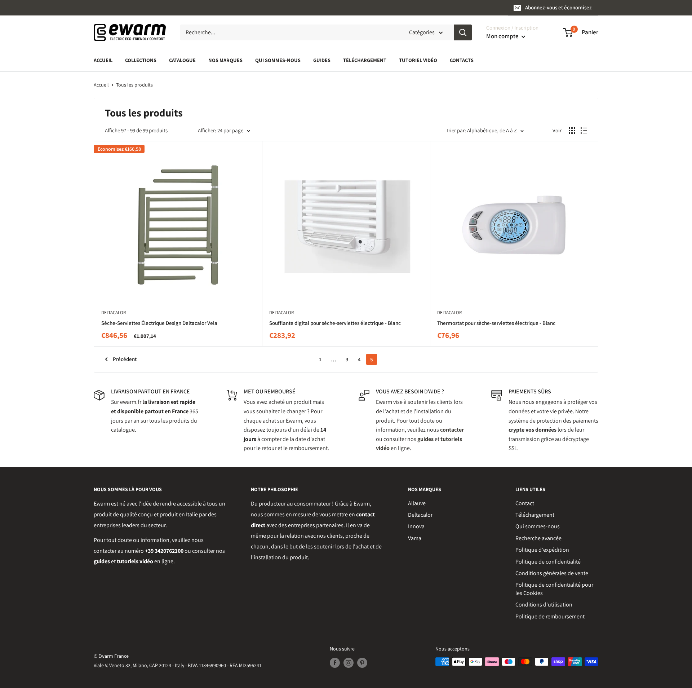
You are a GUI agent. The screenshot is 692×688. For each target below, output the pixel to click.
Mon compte (503, 36)
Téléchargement (534, 515)
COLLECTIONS (140, 60)
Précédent (125, 359)
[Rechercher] (463, 32)
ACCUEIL (103, 60)
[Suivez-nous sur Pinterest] (362, 662)
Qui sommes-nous (537, 526)
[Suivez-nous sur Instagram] (348, 662)
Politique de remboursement (550, 616)
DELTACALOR (113, 312)
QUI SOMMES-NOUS (278, 60)
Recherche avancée (538, 538)
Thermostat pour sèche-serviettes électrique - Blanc (496, 322)
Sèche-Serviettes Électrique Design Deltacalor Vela (159, 322)
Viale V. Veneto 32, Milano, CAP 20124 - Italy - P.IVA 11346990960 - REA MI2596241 (177, 665)
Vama (414, 538)
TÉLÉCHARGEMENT (364, 60)
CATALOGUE (182, 60)
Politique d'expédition (542, 550)
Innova (416, 526)
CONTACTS (462, 60)
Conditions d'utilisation (543, 604)
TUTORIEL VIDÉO (418, 60)
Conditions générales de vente (551, 573)
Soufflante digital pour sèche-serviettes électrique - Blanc (335, 322)
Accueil (101, 84)
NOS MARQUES (225, 60)
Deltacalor (420, 515)
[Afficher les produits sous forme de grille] (572, 130)
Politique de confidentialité (548, 561)
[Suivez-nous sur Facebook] (335, 662)
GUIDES (322, 60)
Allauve (417, 503)
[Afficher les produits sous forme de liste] (584, 130)
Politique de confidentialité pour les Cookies (554, 588)
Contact (524, 503)
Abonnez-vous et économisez (558, 7)
